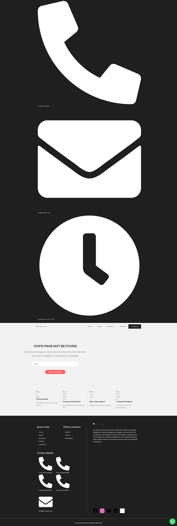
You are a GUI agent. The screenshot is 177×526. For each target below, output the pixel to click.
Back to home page (55, 372)
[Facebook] (95, 510)
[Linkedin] (115, 510)
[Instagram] (102, 510)
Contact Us (135, 326)
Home (90, 326)
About (99, 326)
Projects (123, 326)
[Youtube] (109, 510)
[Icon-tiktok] (122, 510)
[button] (111, 326)
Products (109, 326)
